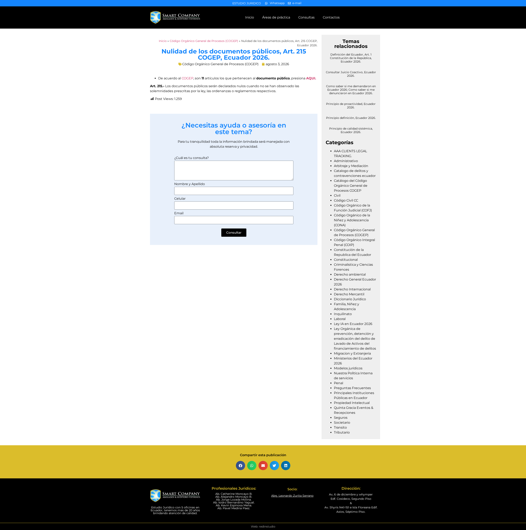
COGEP (187, 78)
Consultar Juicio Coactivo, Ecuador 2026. (351, 74)
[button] (240, 465)
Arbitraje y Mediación (351, 166)
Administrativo (346, 161)
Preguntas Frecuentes (352, 388)
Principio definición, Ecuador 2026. (351, 118)
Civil (337, 195)
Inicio (249, 17)
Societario (342, 422)
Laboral (340, 319)
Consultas (306, 17)
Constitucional (346, 260)
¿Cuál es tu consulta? (191, 158)
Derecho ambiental (350, 274)
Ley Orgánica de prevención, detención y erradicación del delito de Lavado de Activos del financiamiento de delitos (355, 338)
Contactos (331, 17)
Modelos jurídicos (348, 368)
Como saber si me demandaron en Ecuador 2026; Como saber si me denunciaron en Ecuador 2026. (351, 89)
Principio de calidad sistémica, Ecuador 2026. (351, 130)
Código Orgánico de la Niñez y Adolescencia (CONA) (352, 220)
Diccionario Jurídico (350, 299)
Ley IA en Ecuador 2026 (353, 324)
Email (178, 213)
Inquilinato (343, 314)
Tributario (342, 432)
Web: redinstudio (263, 526)
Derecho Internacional (352, 289)
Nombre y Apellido (189, 184)
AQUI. (311, 78)
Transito (340, 427)
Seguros (340, 418)
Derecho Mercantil (349, 294)
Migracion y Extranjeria (352, 353)
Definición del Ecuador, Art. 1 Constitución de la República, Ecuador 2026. (351, 58)
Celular (180, 199)
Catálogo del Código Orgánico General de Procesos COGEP (350, 186)
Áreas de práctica (276, 17)
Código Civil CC (346, 200)
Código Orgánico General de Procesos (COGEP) (204, 41)
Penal (338, 383)
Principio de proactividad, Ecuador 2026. (351, 105)
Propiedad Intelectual (352, 403)
